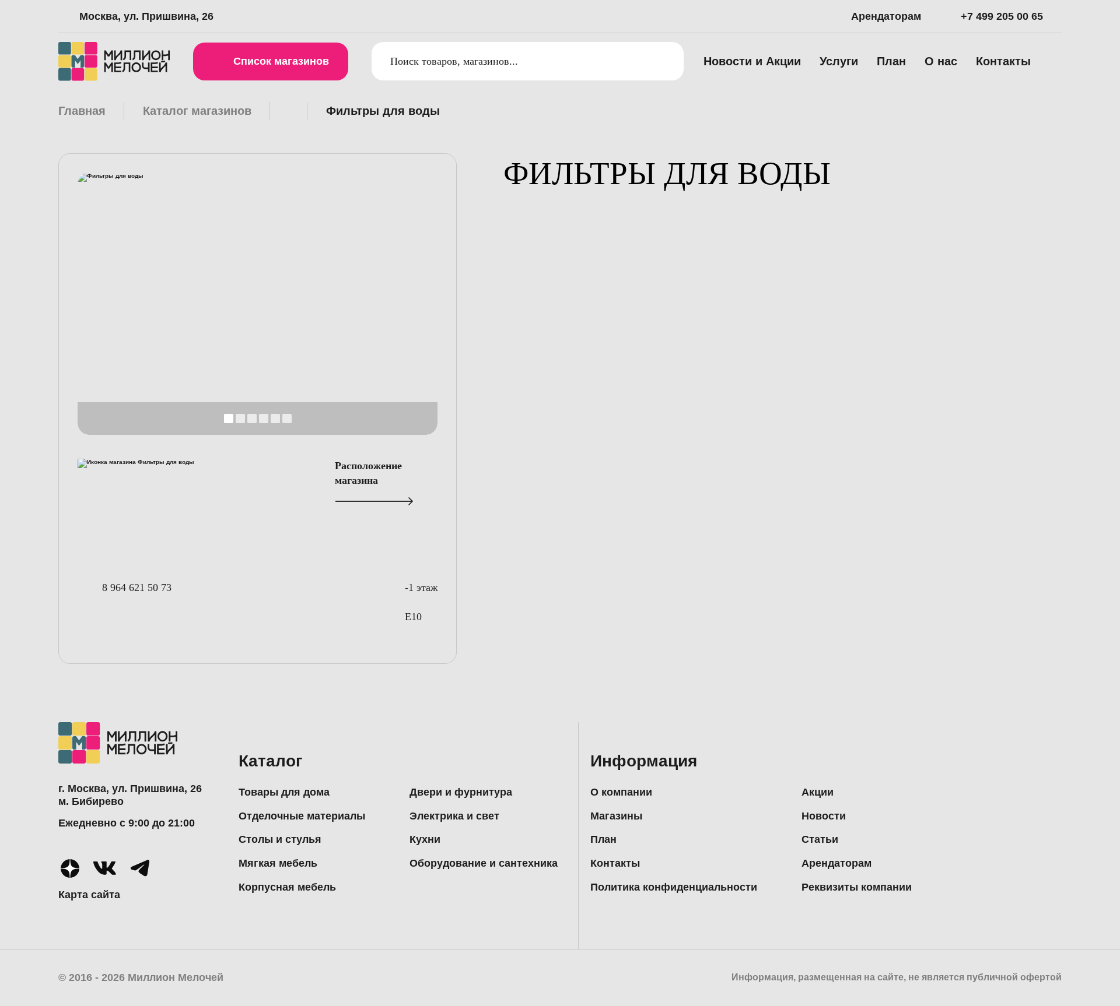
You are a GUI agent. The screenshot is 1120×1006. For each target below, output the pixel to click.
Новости (824, 816)
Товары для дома (284, 792)
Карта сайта (89, 895)
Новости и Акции (752, 61)
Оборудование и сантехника (484, 863)
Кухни (425, 839)
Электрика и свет (454, 816)
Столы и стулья (280, 839)
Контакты (1003, 61)
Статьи (820, 839)
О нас (941, 61)
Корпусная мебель (287, 887)
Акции (818, 792)
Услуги (839, 61)
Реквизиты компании (857, 887)
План (891, 61)
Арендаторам (886, 16)
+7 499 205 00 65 (1002, 16)
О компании (621, 792)
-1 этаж (421, 587)
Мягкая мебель (278, 863)
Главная (82, 110)
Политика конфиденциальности (673, 887)
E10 (413, 616)
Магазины (616, 816)
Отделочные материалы (302, 816)
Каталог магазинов (197, 110)
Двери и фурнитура (461, 792)
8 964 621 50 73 (137, 587)
